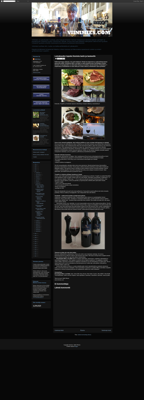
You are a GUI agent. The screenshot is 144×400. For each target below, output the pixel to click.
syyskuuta (38, 178)
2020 (35, 237)
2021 (35, 235)
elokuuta (37, 181)
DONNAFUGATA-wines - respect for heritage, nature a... (40, 186)
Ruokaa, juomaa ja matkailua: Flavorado (41, 154)
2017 (35, 243)
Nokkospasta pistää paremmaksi (39, 206)
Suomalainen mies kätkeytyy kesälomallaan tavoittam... (39, 213)
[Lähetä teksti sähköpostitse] (56, 58)
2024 (35, 169)
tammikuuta (38, 231)
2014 (35, 249)
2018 (35, 241)
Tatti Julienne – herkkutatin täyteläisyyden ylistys (44, 113)
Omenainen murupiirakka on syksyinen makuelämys (44, 124)
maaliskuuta (38, 227)
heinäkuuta (38, 183)
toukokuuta (38, 222)
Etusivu (82, 330)
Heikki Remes (38, 59)
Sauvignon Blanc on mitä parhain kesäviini (40, 209)
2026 (35, 165)
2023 (35, 171)
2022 (35, 233)
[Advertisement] (30, 396)
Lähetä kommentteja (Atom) (84, 334)
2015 (35, 247)
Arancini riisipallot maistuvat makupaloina (39, 198)
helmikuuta (38, 229)
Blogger (76, 346)
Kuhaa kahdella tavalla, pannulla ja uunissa (40, 194)
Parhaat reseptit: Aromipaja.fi (38, 152)
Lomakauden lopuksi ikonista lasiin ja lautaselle (40, 190)
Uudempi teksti (59, 330)
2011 (35, 256)
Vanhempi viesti (106, 330)
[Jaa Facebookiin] (62, 58)
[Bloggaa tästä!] (59, 58)
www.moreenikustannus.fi (38, 297)
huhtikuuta (38, 225)
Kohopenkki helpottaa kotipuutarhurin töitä (40, 217)
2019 (35, 239)
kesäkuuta (38, 220)
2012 (35, 253)
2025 (35, 167)
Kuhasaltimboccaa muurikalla (43, 136)
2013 (35, 251)
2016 (35, 245)
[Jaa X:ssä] (61, 58)
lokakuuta (38, 176)
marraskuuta (38, 174)
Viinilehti (35, 157)
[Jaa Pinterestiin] (64, 58)
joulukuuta (38, 172)
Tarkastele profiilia (36, 72)
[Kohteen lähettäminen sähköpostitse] (58, 58)
